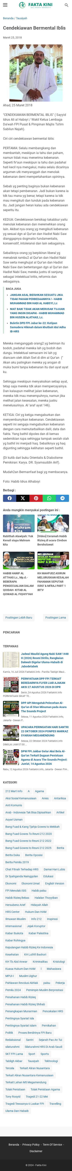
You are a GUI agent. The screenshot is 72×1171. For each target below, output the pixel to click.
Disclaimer (36, 1151)
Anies (45, 798)
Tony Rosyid (12, 1096)
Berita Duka (12, 855)
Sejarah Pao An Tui (50, 1039)
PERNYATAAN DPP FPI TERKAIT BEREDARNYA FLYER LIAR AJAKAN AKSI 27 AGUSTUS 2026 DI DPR (43, 683)
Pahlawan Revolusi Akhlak (21, 982)
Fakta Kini (40, 1165)
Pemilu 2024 (13, 990)
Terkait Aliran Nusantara (35, 1068)
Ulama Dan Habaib (17, 1110)
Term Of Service (52, 1144)
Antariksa (60, 798)
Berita (60, 848)
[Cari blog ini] (66, 5)
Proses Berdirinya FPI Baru (35, 1032)
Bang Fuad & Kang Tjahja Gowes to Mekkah (32, 826)
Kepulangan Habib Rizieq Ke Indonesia (29, 947)
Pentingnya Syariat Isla (19, 1018)
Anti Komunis (13, 805)
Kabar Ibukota (14, 933)
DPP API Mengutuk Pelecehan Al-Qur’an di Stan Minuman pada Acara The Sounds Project (44, 707)
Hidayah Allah (39, 904)
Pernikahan (49, 1025)
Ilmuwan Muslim (15, 919)
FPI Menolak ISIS (15, 890)
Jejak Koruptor (36, 926)
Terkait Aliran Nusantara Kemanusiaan (29, 1075)
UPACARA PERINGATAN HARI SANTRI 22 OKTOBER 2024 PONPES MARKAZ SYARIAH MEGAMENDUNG (45, 731)
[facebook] (9, 498)
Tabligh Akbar (13, 1061)
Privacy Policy (31, 1144)
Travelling (55, 1103)
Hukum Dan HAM (35, 911)
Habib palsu (39, 890)
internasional (13, 926)
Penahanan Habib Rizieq (20, 997)
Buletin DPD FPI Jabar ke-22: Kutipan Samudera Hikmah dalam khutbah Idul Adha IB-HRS (38, 327)
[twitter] (22, 498)
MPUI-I (9, 976)
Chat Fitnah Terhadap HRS (21, 869)
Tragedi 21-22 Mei (37, 1096)
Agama (39, 791)
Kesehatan (12, 954)
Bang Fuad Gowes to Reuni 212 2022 (28, 840)
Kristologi (59, 961)
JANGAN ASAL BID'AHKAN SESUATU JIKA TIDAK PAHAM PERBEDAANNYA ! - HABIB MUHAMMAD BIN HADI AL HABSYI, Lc (36, 299)
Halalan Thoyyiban (46, 897)
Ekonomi (10, 883)
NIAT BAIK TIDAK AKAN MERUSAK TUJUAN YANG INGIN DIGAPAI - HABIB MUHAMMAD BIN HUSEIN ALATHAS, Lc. (37, 313)
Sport (31, 1054)
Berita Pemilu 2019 (17, 862)
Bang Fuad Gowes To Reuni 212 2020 (28, 833)
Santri (29, 1039)
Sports (45, 1054)
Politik (9, 1032)
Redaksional (13, 1039)
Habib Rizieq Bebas (17, 897)
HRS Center (12, 911)
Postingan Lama (55, 617)
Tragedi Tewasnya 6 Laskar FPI (24, 1103)
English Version (54, 883)
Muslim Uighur (28, 976)
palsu (46, 982)
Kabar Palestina (38, 933)
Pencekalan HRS (53, 1011)
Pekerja (60, 982)
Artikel (60, 812)
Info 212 (36, 919)
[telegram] (62, 498)
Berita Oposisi (33, 855)
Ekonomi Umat (31, 883)
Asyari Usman (14, 819)
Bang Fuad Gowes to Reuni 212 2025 (28, 848)
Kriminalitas (40, 961)
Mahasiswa (54, 968)
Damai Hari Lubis (54, 869)
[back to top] (64, 1162)
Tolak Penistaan (15, 1089)
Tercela (9, 1068)
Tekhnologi (51, 1061)
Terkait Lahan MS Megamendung (25, 1082)
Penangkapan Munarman (21, 1011)
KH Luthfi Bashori (35, 954)
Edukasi (48, 876)
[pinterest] (36, 498)
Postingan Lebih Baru (18, 617)
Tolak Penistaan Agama (45, 1089)
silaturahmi (12, 1046)
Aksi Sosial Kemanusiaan (20, 798)
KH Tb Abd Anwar (16, 961)
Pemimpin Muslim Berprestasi (44, 990)
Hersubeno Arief (15, 904)
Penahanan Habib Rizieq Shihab (25, 1004)
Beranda (14, 1144)
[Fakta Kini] (36, 5)
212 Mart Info (13, 791)
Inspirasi (52, 919)
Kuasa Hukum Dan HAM (20, 968)
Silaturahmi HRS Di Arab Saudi (43, 1046)
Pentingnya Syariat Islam (20, 1025)
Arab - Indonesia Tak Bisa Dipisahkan (28, 812)
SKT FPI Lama (14, 1054)
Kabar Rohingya (15, 940)
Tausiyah (33, 1061)
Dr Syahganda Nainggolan (21, 876)
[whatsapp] (49, 498)
